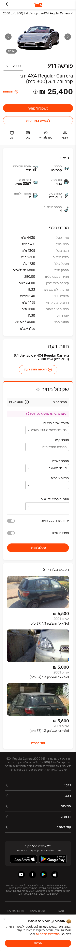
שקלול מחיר (38, 548)
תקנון (61, 910)
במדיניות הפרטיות (48, 934)
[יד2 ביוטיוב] (21, 874)
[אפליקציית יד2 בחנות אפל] (54, 874)
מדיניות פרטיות (15, 910)
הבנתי (38, 943)
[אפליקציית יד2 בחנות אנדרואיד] (43, 874)
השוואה (8, 91)
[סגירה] (4, 919)
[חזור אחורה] (6, 4)
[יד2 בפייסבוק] (32, 874)
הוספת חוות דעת (35, 369)
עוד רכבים (38, 743)
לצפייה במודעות (38, 120)
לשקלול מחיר (38, 108)
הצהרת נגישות (38, 910)
